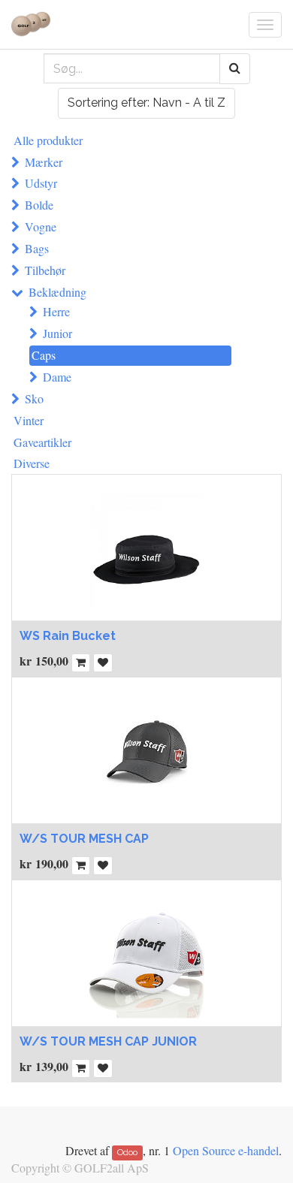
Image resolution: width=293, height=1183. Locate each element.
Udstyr (41, 183)
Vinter (29, 420)
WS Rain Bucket (68, 636)
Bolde (39, 205)
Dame (57, 377)
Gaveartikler (42, 442)
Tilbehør (45, 270)
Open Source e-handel (226, 1150)
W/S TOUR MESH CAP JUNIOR (108, 1041)
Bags (37, 248)
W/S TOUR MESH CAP (84, 838)
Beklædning (57, 292)
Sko (34, 398)
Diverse (32, 463)
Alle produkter (48, 140)
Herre (56, 311)
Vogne (40, 226)
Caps (44, 355)
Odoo (127, 1152)
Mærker (43, 162)
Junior (57, 333)
